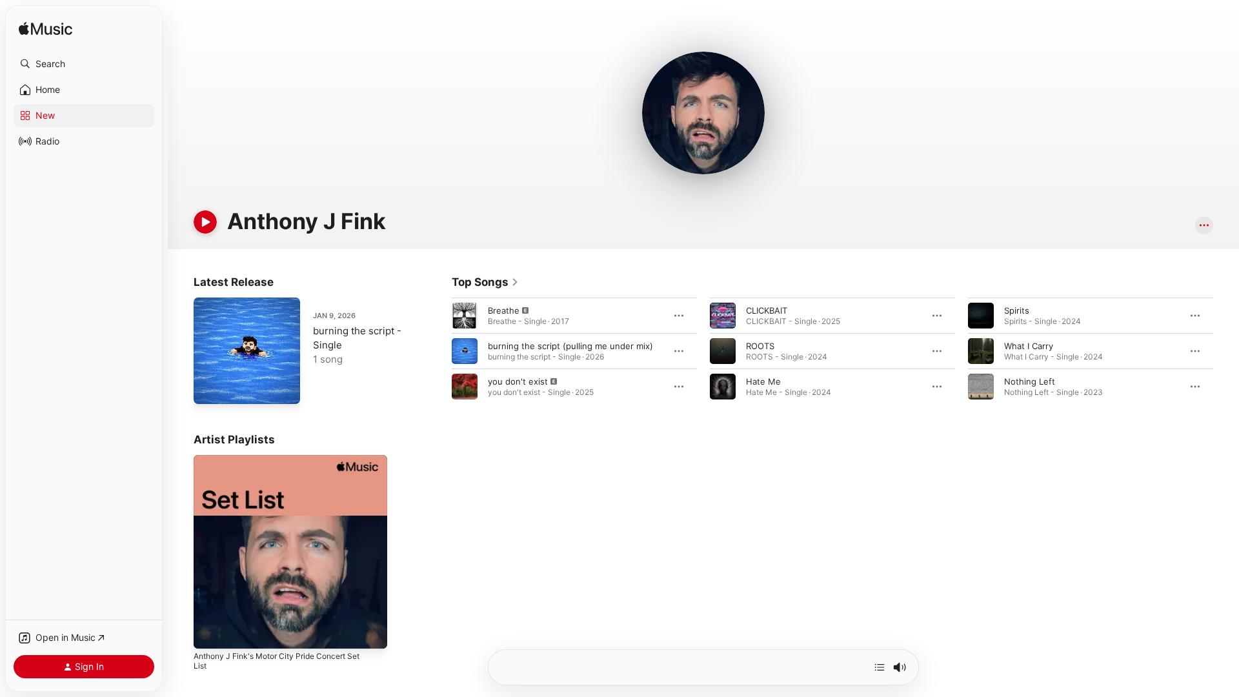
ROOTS (760, 346)
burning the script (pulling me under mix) (570, 346)
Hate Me (763, 381)
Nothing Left (1029, 381)
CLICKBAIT (766, 310)
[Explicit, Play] (465, 315)
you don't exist (518, 381)
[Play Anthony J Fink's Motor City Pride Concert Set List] (209, 632)
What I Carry (1028, 346)
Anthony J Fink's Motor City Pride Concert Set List (287, 465)
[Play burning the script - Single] (209, 388)
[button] (84, 64)
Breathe (503, 310)
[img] (45, 29)
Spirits (1016, 310)
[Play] (205, 222)
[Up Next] (879, 667)
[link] (485, 282)
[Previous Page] (439, 351)
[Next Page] (1226, 351)
